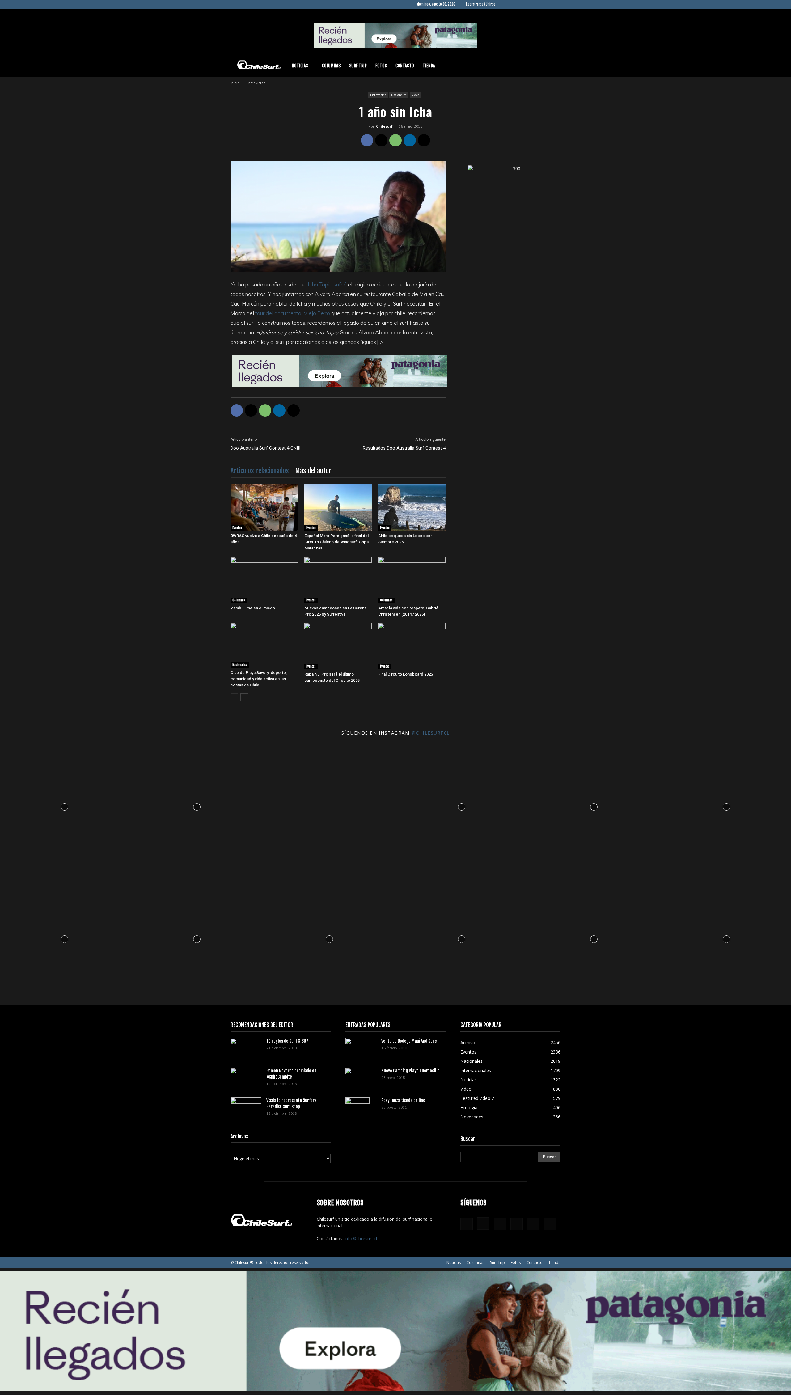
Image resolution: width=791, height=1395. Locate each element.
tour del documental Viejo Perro (292, 313)
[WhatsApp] (395, 140)
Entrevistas (378, 95)
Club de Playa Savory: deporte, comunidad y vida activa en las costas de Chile (259, 678)
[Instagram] (515, 4)
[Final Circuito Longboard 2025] (412, 646)
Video (415, 95)
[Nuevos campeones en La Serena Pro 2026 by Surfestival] (338, 580)
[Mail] (535, 4)
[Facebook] (505, 4)
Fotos (381, 65)
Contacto (405, 65)
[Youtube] (555, 4)
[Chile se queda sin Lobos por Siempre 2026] (412, 507)
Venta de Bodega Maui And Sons (409, 1041)
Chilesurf (384, 126)
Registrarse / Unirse (480, 4)
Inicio (235, 83)
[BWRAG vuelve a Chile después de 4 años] (264, 507)
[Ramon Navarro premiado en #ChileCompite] (241, 1078)
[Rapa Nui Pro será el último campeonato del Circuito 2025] (338, 646)
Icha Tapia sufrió (327, 284)
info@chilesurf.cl (361, 1238)
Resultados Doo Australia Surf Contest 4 (404, 448)
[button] (553, 66)
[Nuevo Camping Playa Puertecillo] (360, 1077)
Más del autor (313, 470)
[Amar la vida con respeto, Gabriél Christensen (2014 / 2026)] (412, 580)
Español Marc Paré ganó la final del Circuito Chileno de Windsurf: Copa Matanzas (336, 541)
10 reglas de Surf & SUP (287, 1041)
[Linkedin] (525, 4)
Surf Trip (358, 65)
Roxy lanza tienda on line (403, 1100)
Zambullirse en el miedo (253, 608)
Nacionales (398, 95)
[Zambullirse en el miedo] (264, 580)
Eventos (237, 528)
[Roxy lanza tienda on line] (357, 1108)
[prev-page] (234, 697)
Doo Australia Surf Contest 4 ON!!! (265, 448)
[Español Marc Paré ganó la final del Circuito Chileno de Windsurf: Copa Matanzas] (338, 507)
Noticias (300, 65)
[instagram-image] (64, 805)
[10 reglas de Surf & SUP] (246, 1048)
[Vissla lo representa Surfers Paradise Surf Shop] (246, 1105)
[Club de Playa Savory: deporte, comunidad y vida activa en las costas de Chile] (264, 645)
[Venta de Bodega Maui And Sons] (360, 1048)
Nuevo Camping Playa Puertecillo (410, 1070)
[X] (545, 4)
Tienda (429, 65)
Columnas (331, 65)
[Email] (424, 140)
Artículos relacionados (260, 470)
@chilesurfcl (430, 733)
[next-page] (244, 697)
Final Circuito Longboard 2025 (405, 674)
